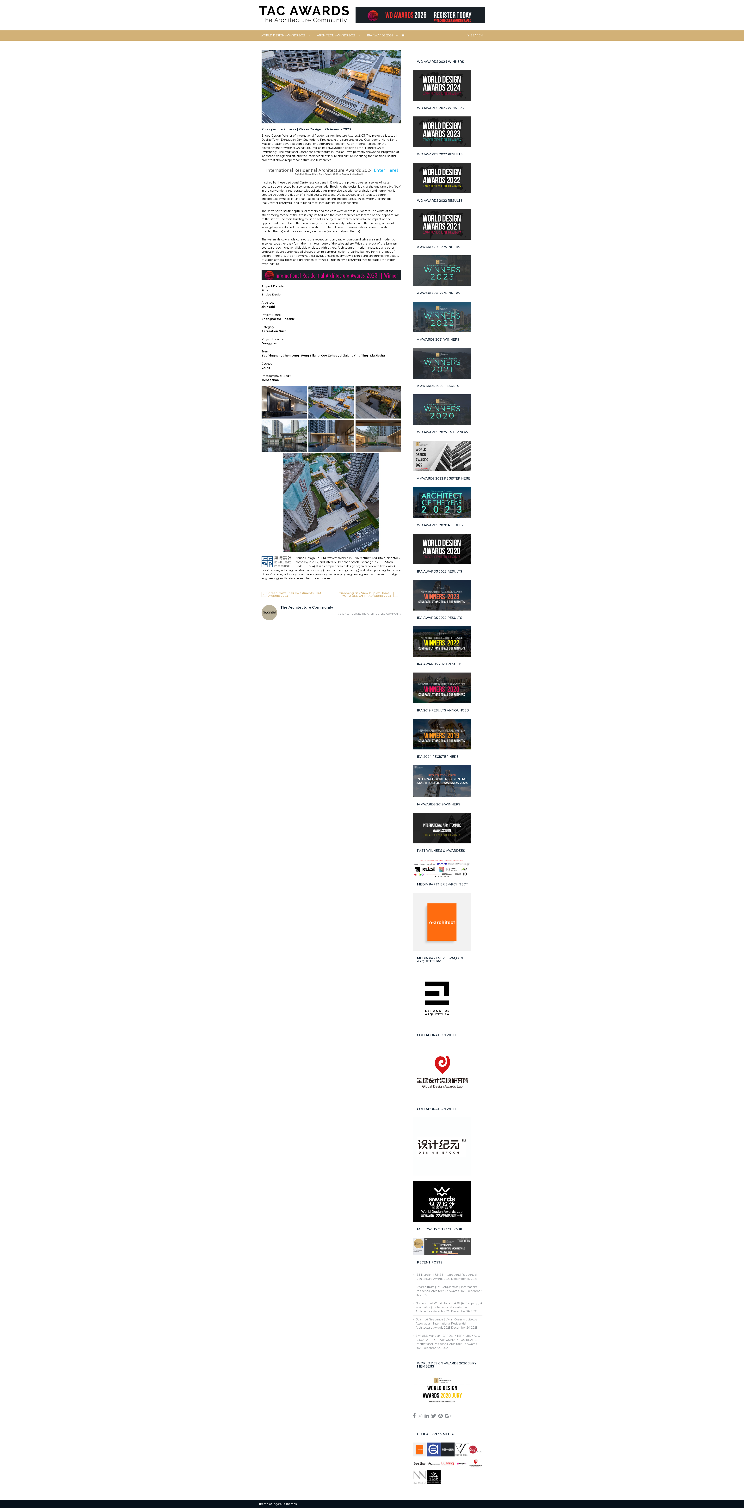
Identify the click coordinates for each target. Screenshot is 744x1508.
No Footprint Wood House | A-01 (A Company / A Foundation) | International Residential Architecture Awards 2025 (449, 1307)
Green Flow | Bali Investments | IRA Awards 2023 (294, 594)
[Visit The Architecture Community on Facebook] (414, 1417)
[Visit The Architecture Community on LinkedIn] (427, 1417)
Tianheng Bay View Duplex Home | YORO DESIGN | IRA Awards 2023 (365, 594)
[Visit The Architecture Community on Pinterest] (440, 1417)
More (403, 35)
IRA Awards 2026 (380, 35)
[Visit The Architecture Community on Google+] (448, 1417)
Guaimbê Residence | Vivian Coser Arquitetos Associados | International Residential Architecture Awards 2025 (446, 1323)
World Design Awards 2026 (283, 35)
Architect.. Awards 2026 (336, 35)
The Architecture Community (381, 613)
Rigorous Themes (285, 1504)
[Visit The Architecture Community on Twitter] (433, 1417)
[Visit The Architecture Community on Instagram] (420, 1417)
